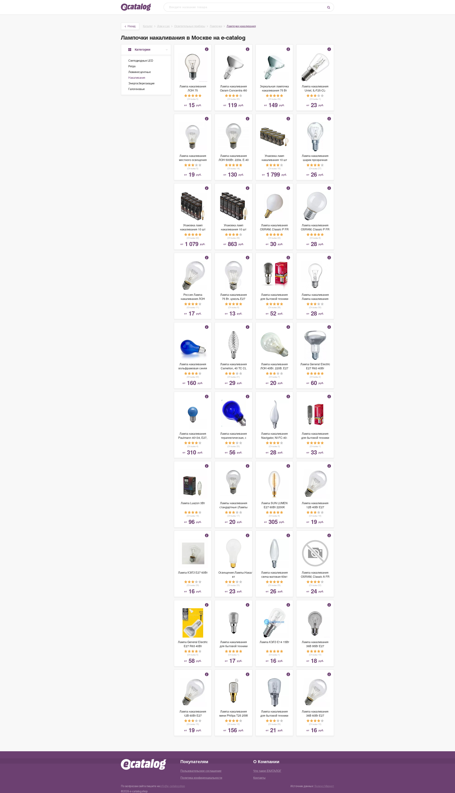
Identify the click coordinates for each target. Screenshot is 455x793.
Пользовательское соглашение (200, 771)
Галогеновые (136, 89)
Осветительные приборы (189, 26)
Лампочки (216, 26)
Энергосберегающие (141, 83)
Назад (131, 26)
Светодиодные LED (140, 60)
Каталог (148, 26)
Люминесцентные (139, 72)
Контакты (259, 778)
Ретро (132, 66)
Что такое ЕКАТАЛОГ (267, 771)
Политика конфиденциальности (201, 778)
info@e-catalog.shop (172, 786)
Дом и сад (163, 26)
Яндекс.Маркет (324, 786)
